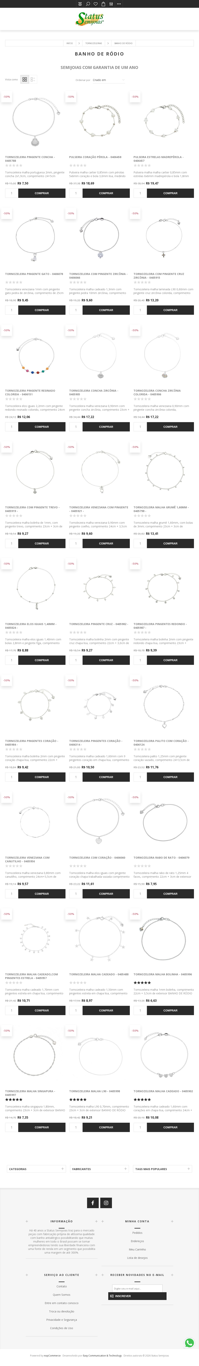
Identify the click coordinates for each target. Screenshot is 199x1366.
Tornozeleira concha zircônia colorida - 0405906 (157, 392)
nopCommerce (52, 1355)
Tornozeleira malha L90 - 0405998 (94, 1091)
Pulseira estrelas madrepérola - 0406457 (159, 159)
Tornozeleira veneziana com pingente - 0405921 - (98, 509)
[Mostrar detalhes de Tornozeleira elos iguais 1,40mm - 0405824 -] (35, 588)
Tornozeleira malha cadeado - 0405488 (98, 974)
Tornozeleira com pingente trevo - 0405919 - (32, 509)
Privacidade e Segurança (61, 1320)
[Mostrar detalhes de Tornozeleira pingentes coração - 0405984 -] (35, 705)
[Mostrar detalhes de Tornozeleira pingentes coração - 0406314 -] (99, 705)
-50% (6, 96)
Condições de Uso (61, 1328)
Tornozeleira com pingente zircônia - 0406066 (98, 275)
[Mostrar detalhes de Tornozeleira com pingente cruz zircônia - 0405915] (164, 238)
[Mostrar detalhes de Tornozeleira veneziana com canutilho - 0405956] (35, 821)
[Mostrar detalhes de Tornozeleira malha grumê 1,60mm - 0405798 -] (164, 471)
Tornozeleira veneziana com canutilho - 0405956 (27, 859)
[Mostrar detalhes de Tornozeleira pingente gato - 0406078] (35, 238)
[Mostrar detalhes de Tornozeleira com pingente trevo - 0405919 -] (35, 471)
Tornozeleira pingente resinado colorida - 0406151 (30, 392)
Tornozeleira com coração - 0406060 (97, 857)
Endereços (137, 1241)
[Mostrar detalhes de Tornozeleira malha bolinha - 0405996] (164, 938)
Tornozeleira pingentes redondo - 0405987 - (160, 626)
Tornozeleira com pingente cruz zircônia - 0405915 (159, 275)
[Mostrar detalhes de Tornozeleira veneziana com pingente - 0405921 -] (99, 471)
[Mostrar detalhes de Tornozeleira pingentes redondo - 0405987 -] (164, 588)
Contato (62, 1286)
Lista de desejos (96, 4)
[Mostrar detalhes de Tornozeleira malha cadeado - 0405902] (164, 1055)
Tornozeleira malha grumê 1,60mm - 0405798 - (161, 509)
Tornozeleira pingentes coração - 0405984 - (31, 742)
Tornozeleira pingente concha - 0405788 (30, 159)
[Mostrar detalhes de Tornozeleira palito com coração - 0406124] (164, 705)
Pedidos (137, 1233)
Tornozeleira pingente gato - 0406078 (34, 274)
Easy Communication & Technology (102, 1355)
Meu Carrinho (137, 1249)
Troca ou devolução (61, 1311)
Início (69, 43)
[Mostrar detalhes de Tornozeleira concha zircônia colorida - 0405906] (164, 354)
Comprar (42, 193)
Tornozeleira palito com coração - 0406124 (161, 742)
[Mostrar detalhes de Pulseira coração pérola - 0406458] (99, 121)
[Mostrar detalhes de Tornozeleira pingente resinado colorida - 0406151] (35, 354)
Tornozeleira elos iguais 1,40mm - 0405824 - (31, 626)
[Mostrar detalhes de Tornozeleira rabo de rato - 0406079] (164, 821)
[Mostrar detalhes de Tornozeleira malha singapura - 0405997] (35, 1055)
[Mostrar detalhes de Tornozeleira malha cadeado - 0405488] (99, 938)
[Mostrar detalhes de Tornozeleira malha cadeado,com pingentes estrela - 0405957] (35, 938)
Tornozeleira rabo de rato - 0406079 (161, 857)
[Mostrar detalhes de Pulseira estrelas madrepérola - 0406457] (164, 121)
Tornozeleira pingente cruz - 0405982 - (98, 624)
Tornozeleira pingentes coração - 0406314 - (95, 742)
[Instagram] (106, 1203)
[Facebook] (93, 1203)
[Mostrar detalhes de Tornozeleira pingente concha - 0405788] (35, 121)
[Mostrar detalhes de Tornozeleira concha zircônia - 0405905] (99, 354)
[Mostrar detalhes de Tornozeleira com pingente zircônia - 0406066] (99, 238)
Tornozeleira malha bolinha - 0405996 (163, 974)
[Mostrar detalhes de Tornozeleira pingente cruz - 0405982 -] (99, 588)
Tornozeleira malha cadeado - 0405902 (163, 1091)
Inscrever (123, 1296)
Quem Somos (61, 1294)
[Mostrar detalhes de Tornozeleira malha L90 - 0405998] (99, 1055)
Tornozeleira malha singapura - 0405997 (30, 1093)
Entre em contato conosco (62, 1303)
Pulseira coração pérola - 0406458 (95, 157)
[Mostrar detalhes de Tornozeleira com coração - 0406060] (99, 821)
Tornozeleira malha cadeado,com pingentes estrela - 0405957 (31, 976)
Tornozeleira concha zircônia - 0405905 (93, 392)
